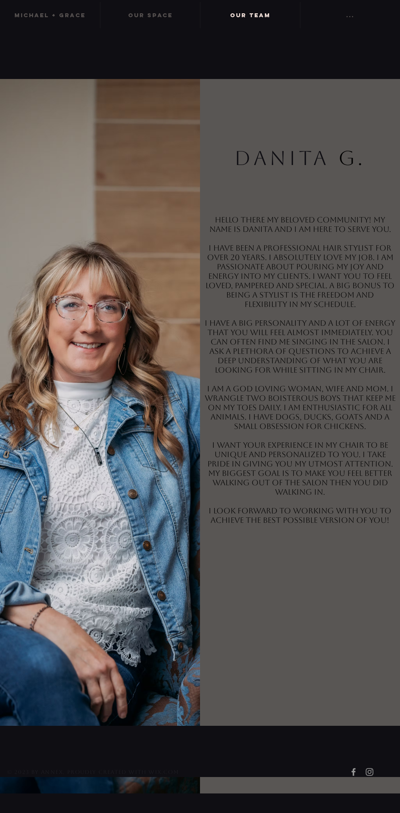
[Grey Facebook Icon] (353, 772)
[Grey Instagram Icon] (369, 772)
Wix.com (163, 772)
